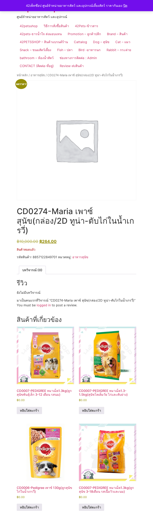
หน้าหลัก (22, 75)
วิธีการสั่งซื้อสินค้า (56, 26)
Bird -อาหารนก (89, 50)
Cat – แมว (122, 42)
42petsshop (29, 26)
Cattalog (80, 42)
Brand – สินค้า (117, 34)
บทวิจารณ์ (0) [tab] (32, 270)
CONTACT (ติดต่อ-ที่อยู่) (37, 66)
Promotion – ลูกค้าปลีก (84, 34)
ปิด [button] (125, 6)
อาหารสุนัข (37, 75)
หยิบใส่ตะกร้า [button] (29, 410)
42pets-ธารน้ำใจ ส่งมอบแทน (41, 34)
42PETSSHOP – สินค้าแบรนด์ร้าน (44, 42)
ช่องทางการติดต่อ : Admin (78, 58)
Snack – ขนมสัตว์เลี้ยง (35, 50)
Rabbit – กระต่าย (119, 50)
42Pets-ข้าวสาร (86, 26)
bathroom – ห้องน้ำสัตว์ (37, 58)
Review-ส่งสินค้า (72, 66)
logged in (44, 305)
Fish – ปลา (65, 50)
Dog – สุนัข (101, 42)
